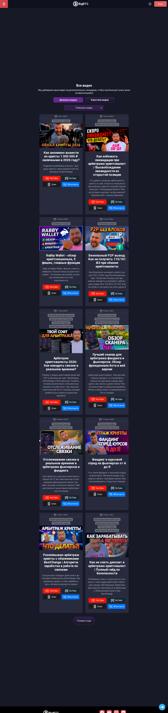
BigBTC (83, 4)
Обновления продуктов (107, 319)
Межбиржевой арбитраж (61, 315)
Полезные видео (61, 121)
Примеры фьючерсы (61, 427)
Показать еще (84, 621)
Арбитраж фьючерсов (107, 124)
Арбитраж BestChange (61, 319)
